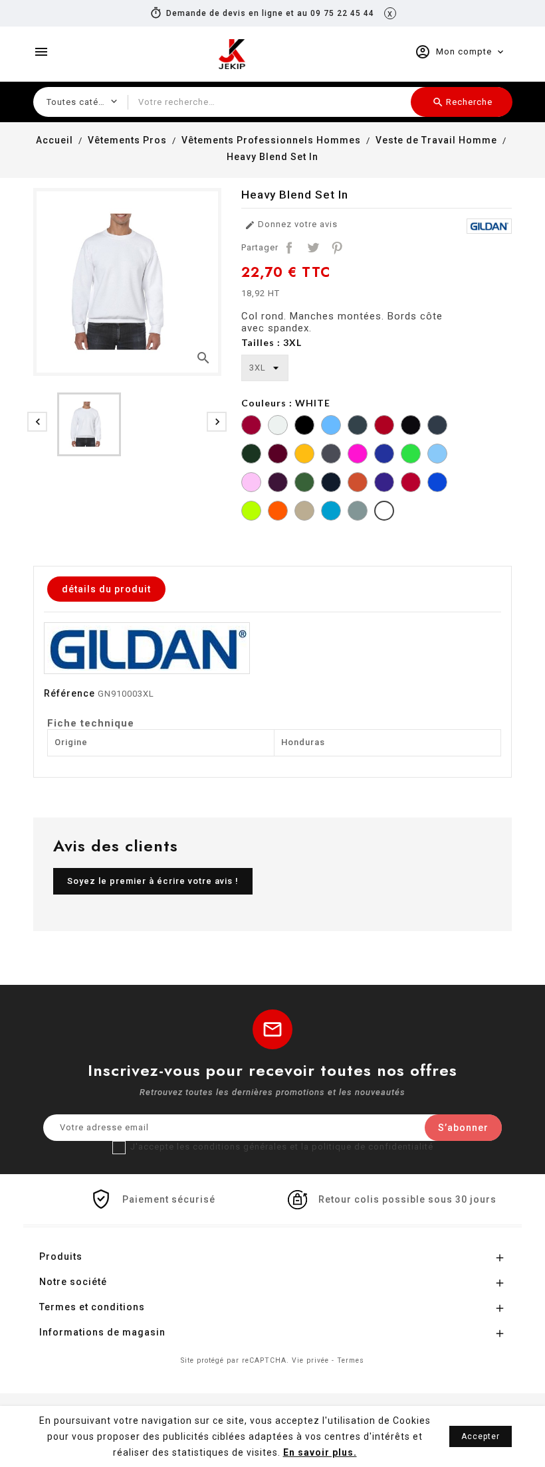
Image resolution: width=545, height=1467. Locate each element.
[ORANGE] (358, 483)
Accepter (480, 1436)
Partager (289, 247)
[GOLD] (304, 455)
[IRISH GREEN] (411, 455)
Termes (350, 1360)
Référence (69, 693)
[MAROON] (278, 483)
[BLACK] (304, 426)
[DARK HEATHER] (437, 426)
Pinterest (337, 247)
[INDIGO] (384, 455)
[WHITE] (384, 512)
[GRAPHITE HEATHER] (331, 455)
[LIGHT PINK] (251, 483)
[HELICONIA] (358, 455)
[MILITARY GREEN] (304, 483)
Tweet (313, 247)
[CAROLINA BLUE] (331, 426)
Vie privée (310, 1360)
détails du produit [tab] (106, 589)
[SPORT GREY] (358, 512)
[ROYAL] (437, 483)
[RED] (411, 483)
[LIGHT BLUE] (437, 455)
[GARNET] (278, 455)
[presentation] (37, 422)
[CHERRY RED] (384, 426)
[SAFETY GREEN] (251, 512)
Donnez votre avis (291, 224)
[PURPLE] (384, 483)
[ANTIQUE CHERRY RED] (251, 426)
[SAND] (304, 512)
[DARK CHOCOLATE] (411, 426)
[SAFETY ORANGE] (278, 512)
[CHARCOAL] (358, 426)
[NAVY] (331, 483)
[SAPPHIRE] (331, 512)
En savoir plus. (320, 1452)
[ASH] (278, 426)
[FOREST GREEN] (251, 455)
